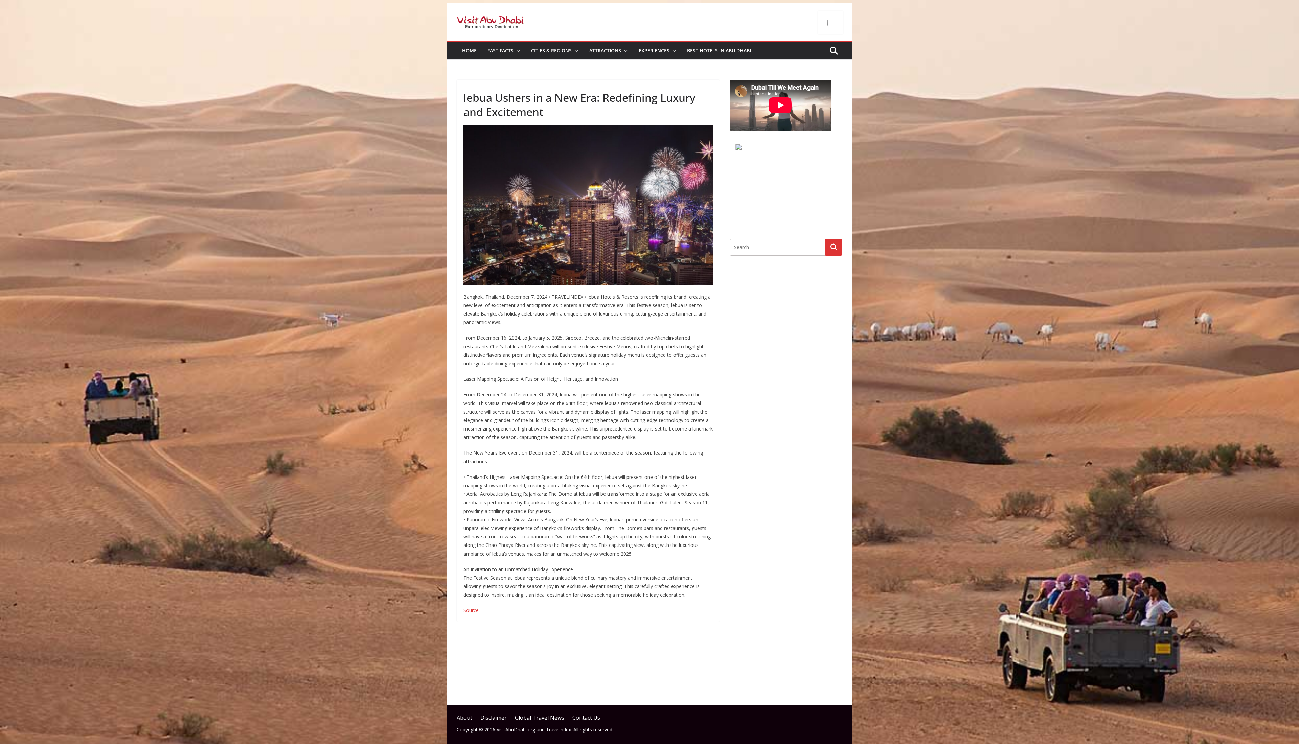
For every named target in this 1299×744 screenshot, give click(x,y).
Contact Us (586, 717)
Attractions (605, 50)
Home (469, 50)
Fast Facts (500, 50)
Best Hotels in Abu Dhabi (719, 50)
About (464, 717)
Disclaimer (493, 717)
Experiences (654, 50)
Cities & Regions (551, 50)
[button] (517, 50)
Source (471, 610)
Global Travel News (539, 717)
